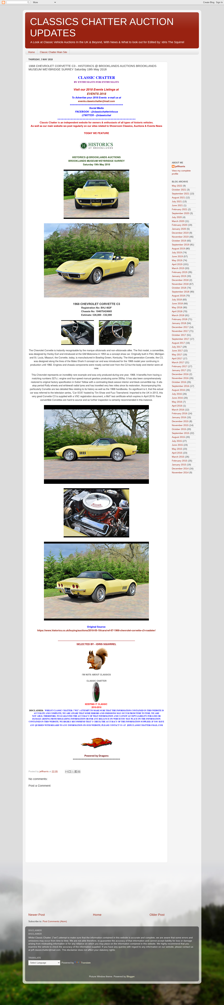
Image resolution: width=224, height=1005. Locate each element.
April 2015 (177, 453)
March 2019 (178, 268)
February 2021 (179, 209)
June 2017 (177, 350)
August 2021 (178, 197)
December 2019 (180, 233)
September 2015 (180, 433)
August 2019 (178, 248)
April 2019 (177, 264)
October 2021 (179, 189)
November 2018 (180, 284)
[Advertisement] (96, 887)
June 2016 (177, 398)
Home (31, 52)
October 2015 (179, 429)
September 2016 (180, 386)
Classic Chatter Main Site (53, 52)
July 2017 (177, 347)
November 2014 (180, 472)
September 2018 (180, 292)
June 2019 (177, 256)
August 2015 (178, 437)
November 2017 (180, 331)
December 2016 (180, 374)
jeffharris (180, 166)
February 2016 (179, 413)
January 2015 (179, 464)
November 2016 (180, 378)
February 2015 (179, 461)
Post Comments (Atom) (55, 921)
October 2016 (179, 382)
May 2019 (177, 260)
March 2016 (178, 409)
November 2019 (180, 237)
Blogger (130, 976)
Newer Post (36, 914)
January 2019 (179, 276)
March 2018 (178, 315)
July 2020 (177, 217)
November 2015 (180, 425)
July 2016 (177, 394)
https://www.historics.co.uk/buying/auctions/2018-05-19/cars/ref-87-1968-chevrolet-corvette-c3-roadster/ (96, 630)
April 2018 (177, 311)
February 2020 (179, 225)
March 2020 (178, 221)
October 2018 (179, 288)
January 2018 (179, 323)
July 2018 (177, 299)
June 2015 (177, 445)
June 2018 (177, 303)
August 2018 (178, 295)
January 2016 (179, 417)
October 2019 (179, 241)
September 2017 (180, 339)
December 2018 (180, 280)
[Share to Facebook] (76, 771)
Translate (86, 963)
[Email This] (66, 771)
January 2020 (179, 229)
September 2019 (180, 244)
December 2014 (180, 468)
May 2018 (177, 307)
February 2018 (179, 319)
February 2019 (179, 272)
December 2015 (180, 421)
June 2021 (177, 205)
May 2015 (177, 449)
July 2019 (177, 252)
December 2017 (180, 327)
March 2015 (178, 457)
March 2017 (178, 362)
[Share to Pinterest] (79, 771)
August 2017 (178, 343)
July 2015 (177, 441)
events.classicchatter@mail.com (96, 101)
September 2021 (180, 193)
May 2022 (177, 186)
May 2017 (177, 354)
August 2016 (178, 390)
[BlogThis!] (69, 771)
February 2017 (179, 366)
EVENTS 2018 (96, 94)
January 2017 (179, 370)
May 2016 (177, 402)
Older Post (157, 914)
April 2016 (177, 406)
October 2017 (179, 335)
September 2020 (180, 213)
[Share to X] (72, 771)
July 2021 (177, 201)
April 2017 (177, 358)
